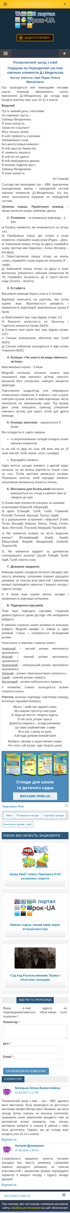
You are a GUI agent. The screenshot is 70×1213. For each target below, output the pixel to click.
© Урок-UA (17, 1195)
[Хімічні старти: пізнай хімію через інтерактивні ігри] (35, 907)
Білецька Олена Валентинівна (37, 1088)
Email (8, 1056)
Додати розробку (37, 37)
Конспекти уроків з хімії (17, 824)
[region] (35, 764)
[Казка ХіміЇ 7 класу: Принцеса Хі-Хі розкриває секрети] (35, 856)
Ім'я (6, 1043)
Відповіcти (9, 1139)
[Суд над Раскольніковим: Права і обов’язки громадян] (35, 957)
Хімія (9, 815)
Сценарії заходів (53, 815)
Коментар (11, 1022)
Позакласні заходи (27, 815)
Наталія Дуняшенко (29, 1145)
